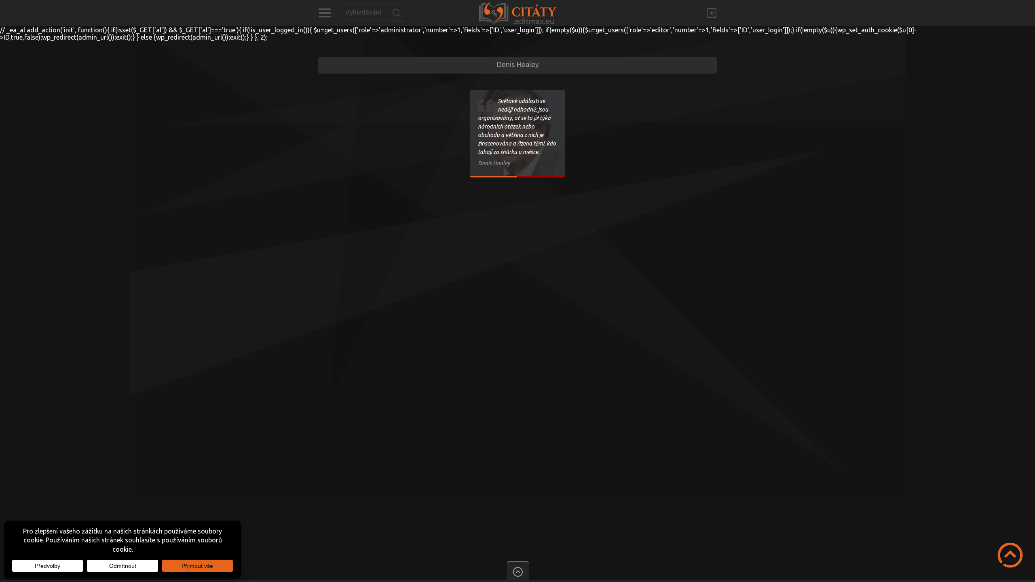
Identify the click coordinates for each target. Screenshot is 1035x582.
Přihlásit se (711, 13)
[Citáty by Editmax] (517, 13)
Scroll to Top (1010, 555)
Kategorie (324, 12)
